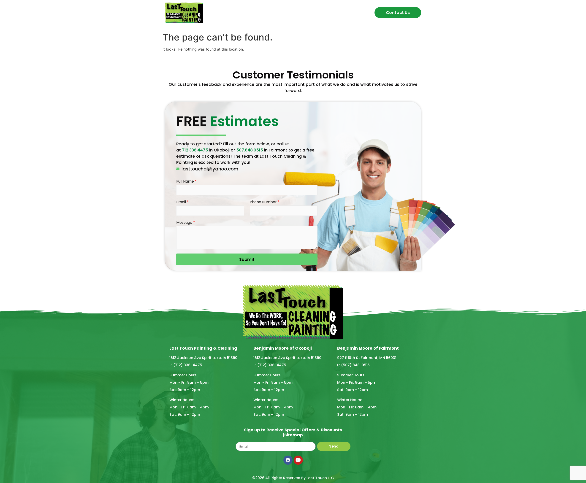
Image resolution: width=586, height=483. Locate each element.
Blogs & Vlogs (356, 12)
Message (185, 222)
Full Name (186, 181)
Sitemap (293, 435)
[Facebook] (288, 460)
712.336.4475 (195, 150)
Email (182, 202)
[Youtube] (298, 460)
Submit (247, 259)
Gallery (327, 12)
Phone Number (264, 202)
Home (234, 12)
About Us (256, 12)
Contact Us (398, 12)
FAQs (307, 12)
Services (282, 12)
